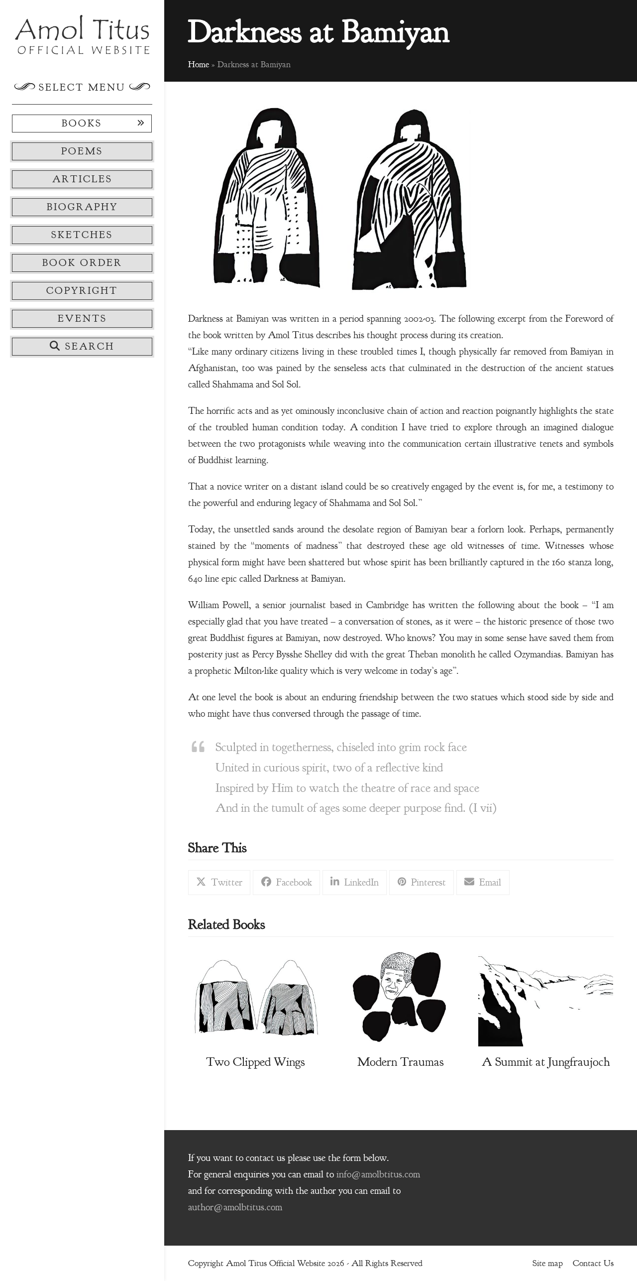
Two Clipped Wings (255, 1062)
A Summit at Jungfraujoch (546, 1062)
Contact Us (593, 1263)
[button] (82, 347)
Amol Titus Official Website (275, 1263)
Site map (547, 1263)
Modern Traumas (400, 1062)
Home (198, 64)
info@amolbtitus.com (378, 1174)
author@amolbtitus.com (235, 1207)
